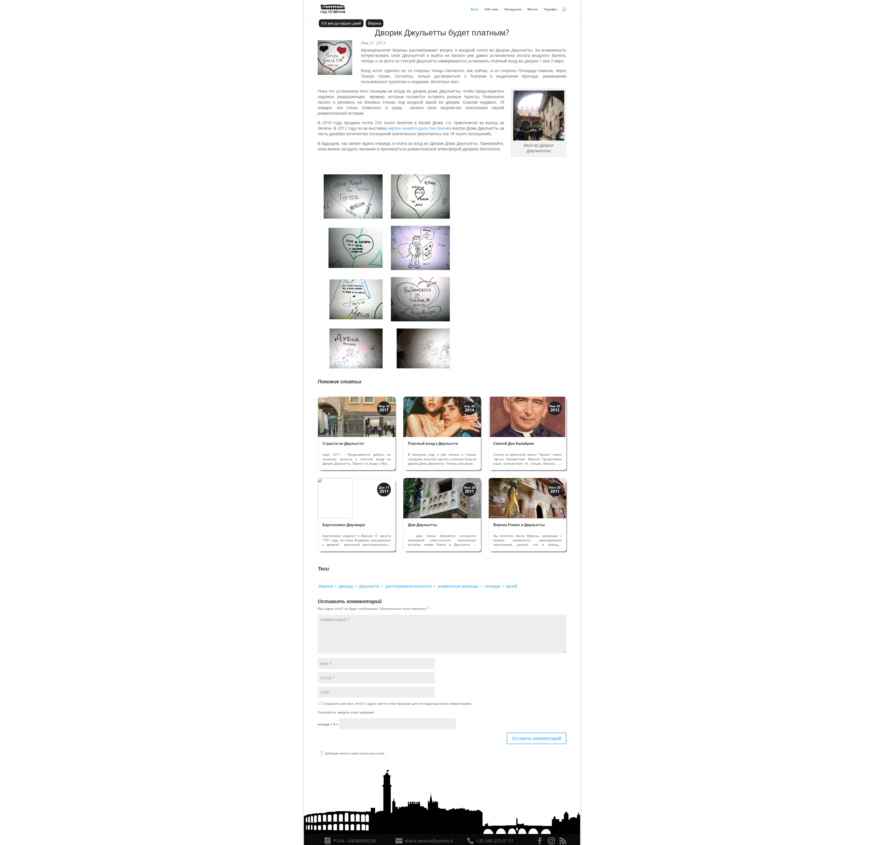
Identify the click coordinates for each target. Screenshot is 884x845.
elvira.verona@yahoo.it (429, 841)
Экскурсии (512, 9)
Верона (374, 23)
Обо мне (491, 9)
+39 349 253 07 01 (495, 841)
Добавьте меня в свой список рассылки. (355, 753)
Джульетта (369, 586)
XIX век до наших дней (341, 23)
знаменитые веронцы (458, 586)
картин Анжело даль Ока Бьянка (419, 128)
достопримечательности (408, 586)
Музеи (532, 9)
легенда (492, 586)
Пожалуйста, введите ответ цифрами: (346, 712)
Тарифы (550, 9)
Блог (475, 9)
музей (511, 586)
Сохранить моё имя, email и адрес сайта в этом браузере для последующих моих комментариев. (397, 703)
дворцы (346, 586)
